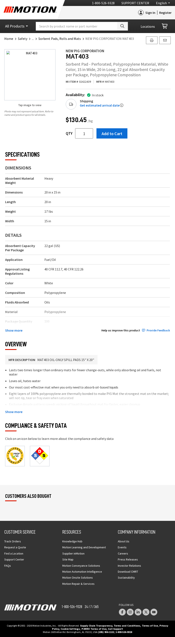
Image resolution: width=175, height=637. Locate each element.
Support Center (135, 3)
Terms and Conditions (127, 625)
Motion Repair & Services (78, 584)
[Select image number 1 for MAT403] (29, 74)
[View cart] (165, 26)
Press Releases (128, 559)
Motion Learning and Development (84, 547)
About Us (123, 541)
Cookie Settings (70, 628)
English (161, 3)
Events (122, 547)
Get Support (115, 628)
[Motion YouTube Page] (153, 612)
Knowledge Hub (72, 541)
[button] (35, 38)
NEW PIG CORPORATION (85, 50)
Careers (123, 553)
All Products (15, 26)
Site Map (67, 559)
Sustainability (126, 577)
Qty (69, 133)
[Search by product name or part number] (122, 26)
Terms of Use (150, 625)
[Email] (165, 40)
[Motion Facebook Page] (122, 612)
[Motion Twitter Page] (146, 612)
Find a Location (13, 553)
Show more (13, 330)
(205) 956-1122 (106, 632)
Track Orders (12, 541)
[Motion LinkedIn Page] (138, 612)
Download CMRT (128, 571)
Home (8, 38)
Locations (148, 26)
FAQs (7, 566)
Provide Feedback (158, 330)
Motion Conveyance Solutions (81, 566)
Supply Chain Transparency (96, 625)
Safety (22, 38)
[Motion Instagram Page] (130, 612)
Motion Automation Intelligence (82, 571)
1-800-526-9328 (103, 3)
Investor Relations (129, 566)
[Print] (152, 40)
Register (165, 12)
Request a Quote (15, 547)
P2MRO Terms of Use (94, 628)
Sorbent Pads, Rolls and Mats (59, 38)
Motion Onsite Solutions (77, 577)
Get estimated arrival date (100, 105)
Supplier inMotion (73, 553)
